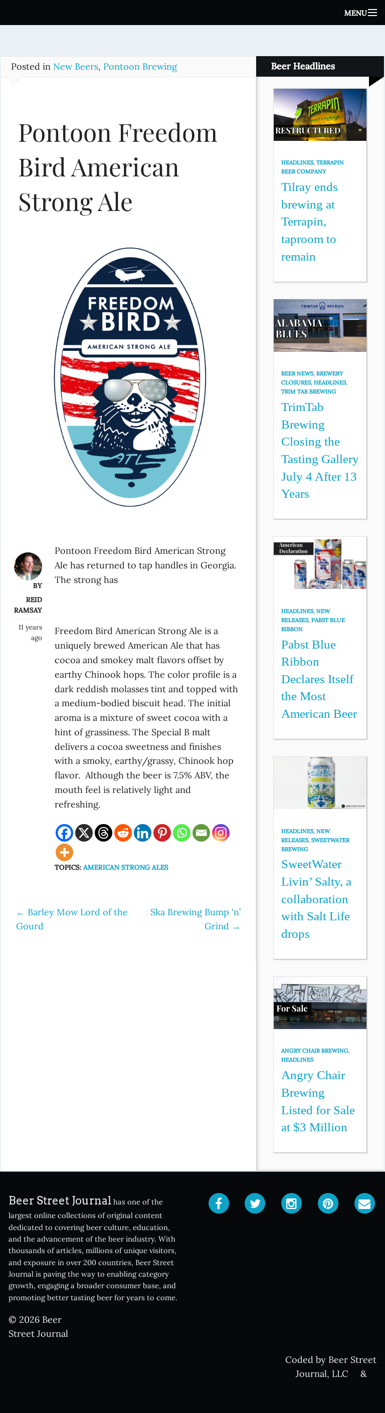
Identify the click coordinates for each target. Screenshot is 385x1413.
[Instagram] (221, 833)
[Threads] (103, 833)
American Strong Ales (125, 867)
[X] (84, 833)
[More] (64, 852)
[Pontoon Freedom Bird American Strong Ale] (128, 386)
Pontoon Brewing (140, 66)
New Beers (75, 66)
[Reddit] (123, 833)
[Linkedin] (142, 833)
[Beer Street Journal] (192, 12)
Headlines (297, 162)
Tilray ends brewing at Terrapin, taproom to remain (309, 221)
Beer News (297, 373)
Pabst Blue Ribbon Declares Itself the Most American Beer (319, 679)
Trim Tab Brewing (308, 391)
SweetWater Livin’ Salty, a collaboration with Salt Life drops (316, 898)
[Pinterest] (162, 833)
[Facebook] (64, 833)
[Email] (201, 833)
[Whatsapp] (181, 833)
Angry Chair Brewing (314, 1050)
